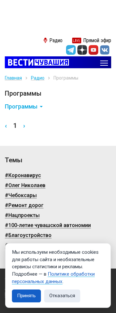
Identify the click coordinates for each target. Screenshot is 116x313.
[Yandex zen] (82, 50)
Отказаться (62, 296)
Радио (37, 78)
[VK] (105, 50)
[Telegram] (71, 50)
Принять (26, 296)
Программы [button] (21, 106)
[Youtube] (93, 50)
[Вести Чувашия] (37, 63)
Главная (13, 78)
